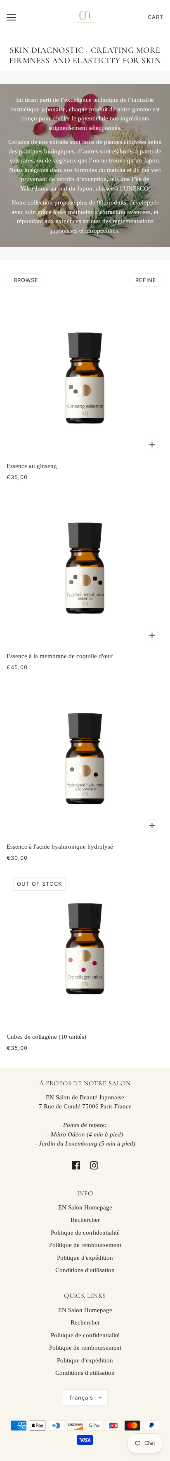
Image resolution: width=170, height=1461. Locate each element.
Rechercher (85, 1219)
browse (26, 280)
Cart (155, 17)
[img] (76, 1164)
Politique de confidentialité (85, 1232)
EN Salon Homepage (85, 1207)
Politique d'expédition (85, 1257)
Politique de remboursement (85, 1245)
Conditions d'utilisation (85, 1270)
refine (145, 280)
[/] (85, 16)
